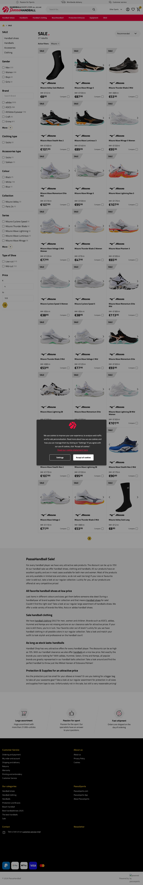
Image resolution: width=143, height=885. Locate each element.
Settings (60, 457)
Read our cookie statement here (72, 450)
